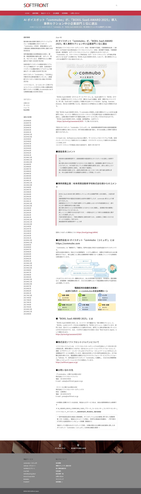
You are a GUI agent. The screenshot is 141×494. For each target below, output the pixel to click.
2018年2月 (27, 291)
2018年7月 (27, 286)
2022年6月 (27, 208)
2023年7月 (27, 190)
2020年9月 (27, 245)
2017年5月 (27, 302)
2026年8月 (27, 121)
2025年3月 (27, 150)
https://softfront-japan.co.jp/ (67, 362)
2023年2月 (27, 199)
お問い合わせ (75, 13)
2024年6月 (27, 171)
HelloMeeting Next (30, 474)
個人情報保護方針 (61, 468)
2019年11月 (28, 265)
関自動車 (90, 412)
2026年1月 (27, 132)
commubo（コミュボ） (31, 463)
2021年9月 (27, 226)
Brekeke (26, 479)
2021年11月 (28, 222)
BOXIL (68, 408)
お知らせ (27, 103)
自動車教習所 (81, 412)
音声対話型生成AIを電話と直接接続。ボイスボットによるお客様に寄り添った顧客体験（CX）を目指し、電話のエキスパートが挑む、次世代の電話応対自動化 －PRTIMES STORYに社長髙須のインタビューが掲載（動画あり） (86, 419)
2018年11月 (28, 282)
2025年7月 (27, 144)
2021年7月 (27, 229)
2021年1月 (27, 238)
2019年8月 (27, 270)
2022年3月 (27, 213)
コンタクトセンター (110, 408)
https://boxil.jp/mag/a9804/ (87, 232)
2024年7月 (27, 169)
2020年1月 (27, 261)
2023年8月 (27, 187)
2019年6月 (27, 275)
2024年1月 (27, 180)
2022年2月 (27, 215)
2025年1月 (27, 155)
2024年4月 (27, 176)
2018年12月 (28, 279)
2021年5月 (27, 233)
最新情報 (35, 13)
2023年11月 (28, 183)
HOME (27, 13)
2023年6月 (27, 192)
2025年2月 (27, 153)
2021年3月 (27, 236)
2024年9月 (27, 164)
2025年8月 (27, 141)
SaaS (82, 408)
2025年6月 (27, 146)
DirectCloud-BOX (29, 476)
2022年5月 (27, 210)
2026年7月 (27, 123)
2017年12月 (28, 295)
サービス (27, 105)
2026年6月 (27, 125)
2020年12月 (28, 240)
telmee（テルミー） (30, 466)
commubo (75, 408)
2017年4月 (27, 305)
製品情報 (27, 110)
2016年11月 (28, 311)
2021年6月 (27, 231)
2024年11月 (28, 160)
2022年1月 (27, 217)
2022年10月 (28, 206)
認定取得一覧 (60, 474)
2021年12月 (28, 219)
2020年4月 (27, 254)
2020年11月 (28, 242)
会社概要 (56, 13)
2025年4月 (27, 148)
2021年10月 (28, 224)
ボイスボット (71, 412)
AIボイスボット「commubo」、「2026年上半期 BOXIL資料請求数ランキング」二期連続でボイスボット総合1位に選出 (38, 77)
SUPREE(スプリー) (29, 468)
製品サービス (45, 13)
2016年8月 (27, 314)
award (62, 408)
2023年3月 (27, 196)
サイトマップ (60, 479)
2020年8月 (27, 247)
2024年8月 (27, 167)
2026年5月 (27, 127)
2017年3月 (27, 307)
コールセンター (97, 408)
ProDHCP (26, 482)
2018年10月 (28, 284)
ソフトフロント (61, 412)
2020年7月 (27, 249)
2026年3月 (27, 130)
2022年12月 (28, 203)
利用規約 (58, 471)
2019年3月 (27, 277)
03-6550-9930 (60, 448)
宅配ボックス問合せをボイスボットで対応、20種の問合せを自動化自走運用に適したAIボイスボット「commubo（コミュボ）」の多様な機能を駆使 (86, 426)
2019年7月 (27, 272)
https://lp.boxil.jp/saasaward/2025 (70, 121)
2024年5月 (27, 173)
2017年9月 (27, 298)
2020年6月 (27, 252)
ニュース (59, 37)
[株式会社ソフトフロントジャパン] (43, 5)
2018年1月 (27, 293)
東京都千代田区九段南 (78, 448)
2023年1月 (27, 201)
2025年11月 (28, 134)
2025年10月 (28, 137)
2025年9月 (27, 139)
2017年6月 (27, 300)
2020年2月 (27, 259)
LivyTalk (26, 471)
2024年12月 (28, 157)
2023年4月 (27, 194)
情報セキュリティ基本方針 (63, 466)
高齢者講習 (97, 412)
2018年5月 (27, 288)
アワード (88, 408)
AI (58, 408)
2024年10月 (28, 162)
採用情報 (65, 13)
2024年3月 (27, 178)
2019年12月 (28, 263)
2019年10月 (28, 268)
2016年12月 (28, 309)
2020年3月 (27, 256)
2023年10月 (28, 185)
